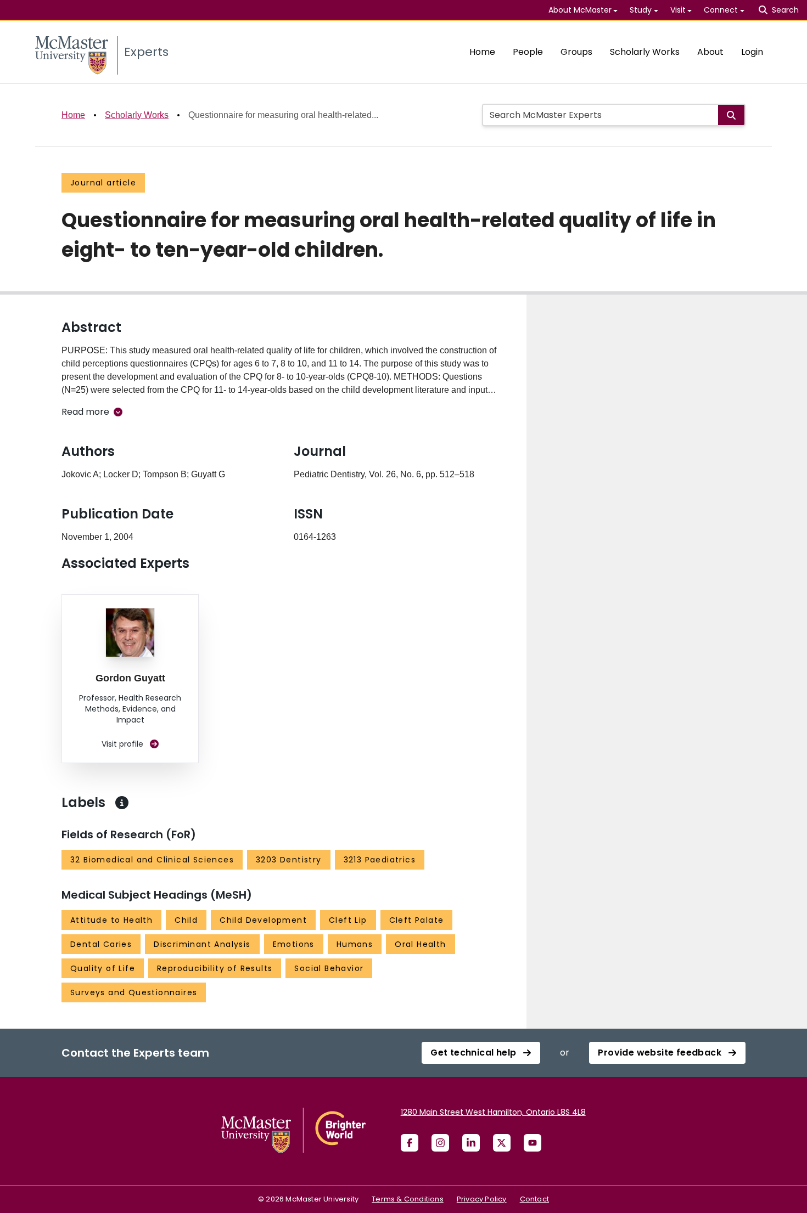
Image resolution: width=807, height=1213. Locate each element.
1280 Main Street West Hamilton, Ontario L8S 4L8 (493, 1112)
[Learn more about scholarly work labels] (121, 802)
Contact (534, 1199)
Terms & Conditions (408, 1199)
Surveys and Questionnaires (133, 992)
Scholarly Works (645, 52)
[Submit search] (731, 115)
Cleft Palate (416, 920)
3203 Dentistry (289, 859)
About (710, 52)
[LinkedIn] (471, 1143)
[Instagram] (440, 1143)
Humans (355, 944)
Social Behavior (328, 968)
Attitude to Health (111, 920)
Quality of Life (102, 968)
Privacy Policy (482, 1199)
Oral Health (420, 944)
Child (186, 920)
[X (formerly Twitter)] (502, 1143)
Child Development (263, 920)
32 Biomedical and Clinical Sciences (152, 859)
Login (752, 52)
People (528, 52)
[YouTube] (532, 1143)
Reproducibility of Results (214, 968)
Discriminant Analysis (202, 944)
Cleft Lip (348, 920)
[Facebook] (409, 1143)
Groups (576, 52)
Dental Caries (101, 944)
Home (482, 52)
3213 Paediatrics (380, 859)
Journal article (103, 182)
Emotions (294, 944)
